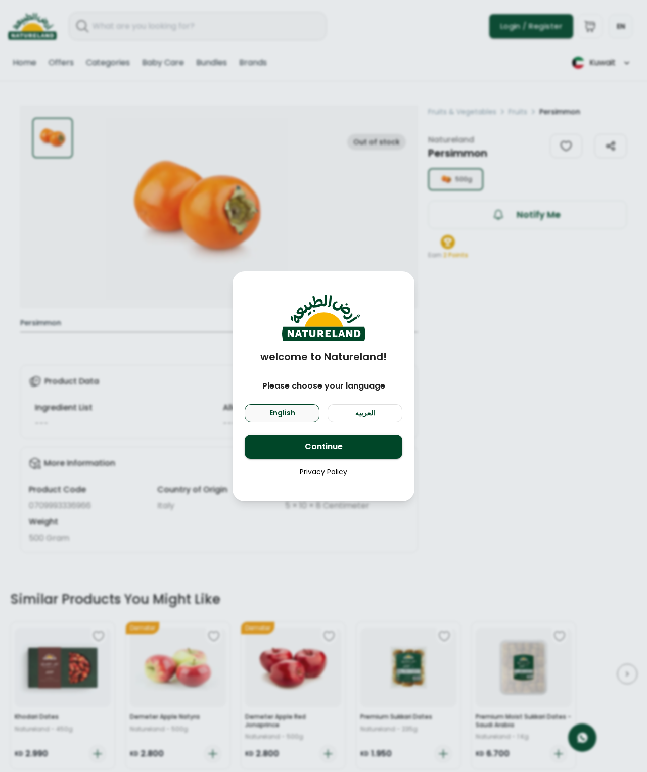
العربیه (365, 413)
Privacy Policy (323, 472)
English (282, 413)
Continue (324, 446)
